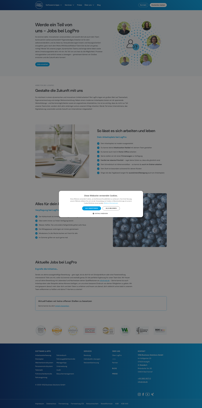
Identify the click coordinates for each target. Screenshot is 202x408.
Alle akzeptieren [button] (91, 208)
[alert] (101, 204)
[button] (101, 213)
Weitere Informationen (111, 203)
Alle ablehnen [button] (111, 208)
